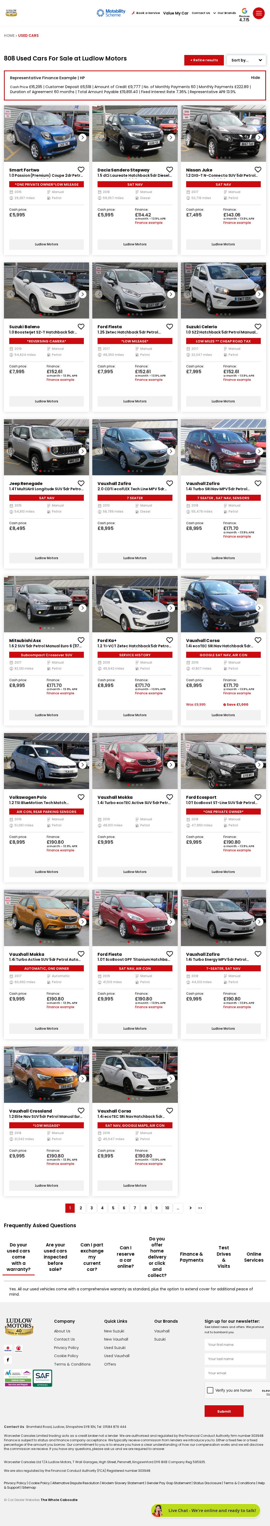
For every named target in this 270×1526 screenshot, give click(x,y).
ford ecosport (201, 797)
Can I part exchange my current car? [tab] (92, 1257)
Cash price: (18, 209)
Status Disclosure (207, 1483)
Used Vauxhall (116, 1355)
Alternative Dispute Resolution (76, 1483)
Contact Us (201, 13)
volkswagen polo (28, 797)
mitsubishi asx (25, 641)
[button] (82, 138)
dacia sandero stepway (124, 170)
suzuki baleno (24, 327)
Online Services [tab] (254, 1257)
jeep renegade (25, 484)
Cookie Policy (66, 1355)
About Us (62, 1331)
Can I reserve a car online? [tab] (125, 1257)
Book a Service (148, 13)
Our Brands (227, 13)
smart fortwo (24, 170)
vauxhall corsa (203, 641)
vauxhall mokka (115, 797)
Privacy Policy (66, 1347)
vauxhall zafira (114, 484)
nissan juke (199, 170)
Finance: (141, 209)
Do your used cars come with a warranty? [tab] (19, 1257)
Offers (110, 1364)
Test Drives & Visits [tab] (224, 1257)
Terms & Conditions (72, 1364)
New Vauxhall (116, 1339)
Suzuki (160, 1339)
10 (167, 1208)
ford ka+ (107, 641)
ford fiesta (110, 327)
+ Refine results (204, 60)
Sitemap (29, 1487)
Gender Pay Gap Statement (169, 1483)
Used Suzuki (115, 1347)
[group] (46, 133)
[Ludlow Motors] (11, 13)
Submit (224, 1411)
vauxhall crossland (30, 1111)
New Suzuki (114, 1331)
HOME (9, 35)
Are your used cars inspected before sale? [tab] (55, 1257)
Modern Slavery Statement (123, 1483)
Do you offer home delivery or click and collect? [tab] (157, 1257)
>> (200, 1208)
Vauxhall (162, 1331)
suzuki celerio (201, 327)
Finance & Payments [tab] (192, 1257)
